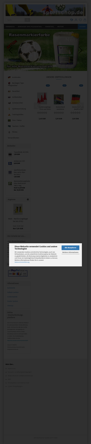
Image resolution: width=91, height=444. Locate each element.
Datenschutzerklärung (22, 262)
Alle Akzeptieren (70, 248)
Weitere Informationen (70, 252)
